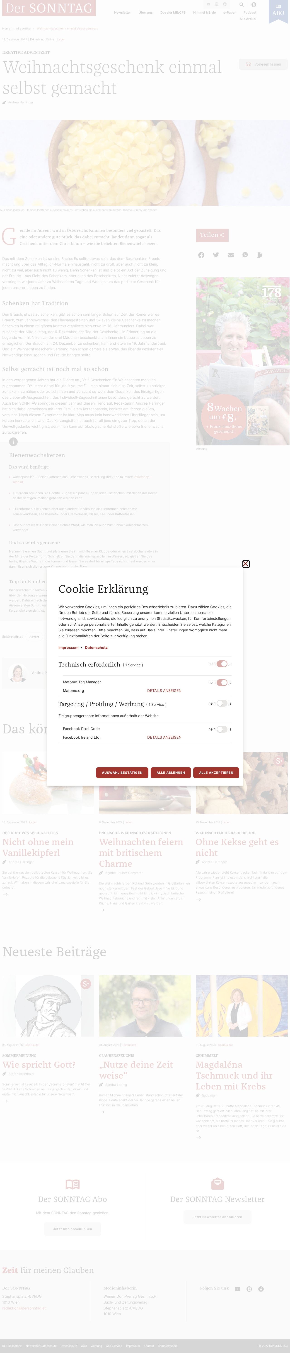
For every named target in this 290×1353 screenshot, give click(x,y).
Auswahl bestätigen (122, 772)
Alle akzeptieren (216, 772)
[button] (189, 691)
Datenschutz (96, 647)
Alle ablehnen (171, 772)
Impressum (68, 647)
